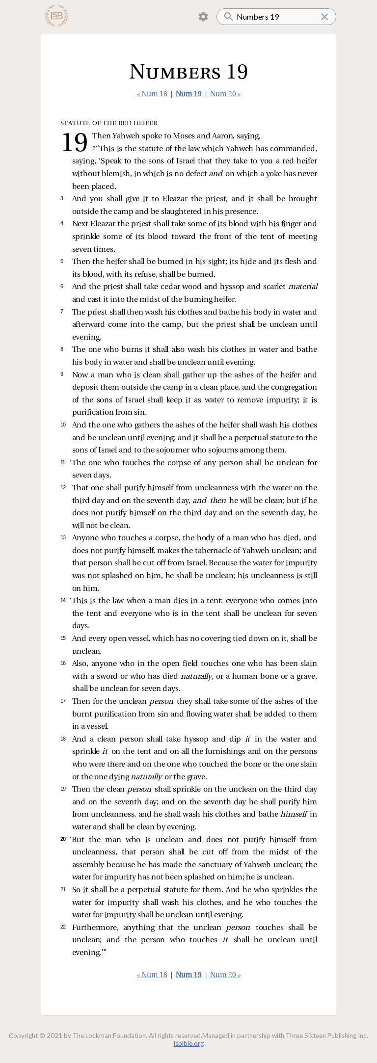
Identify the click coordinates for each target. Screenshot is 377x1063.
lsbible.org (189, 1043)
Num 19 (189, 94)
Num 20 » (225, 94)
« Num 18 (152, 94)
